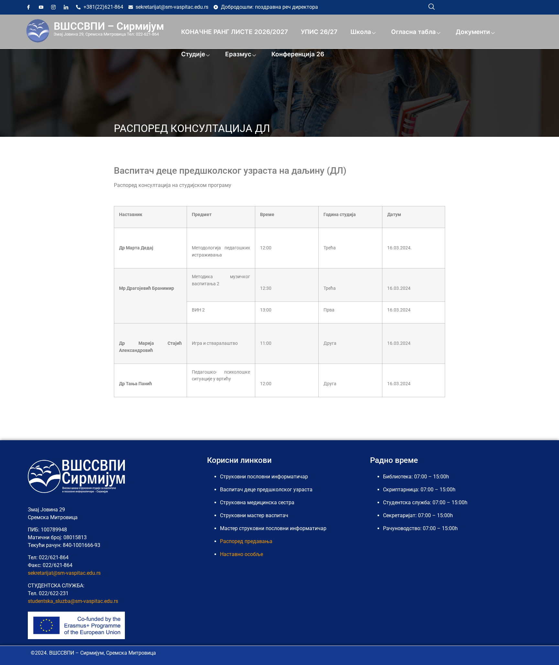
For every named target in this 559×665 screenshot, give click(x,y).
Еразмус (238, 54)
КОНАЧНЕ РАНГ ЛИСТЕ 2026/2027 (234, 32)
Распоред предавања (246, 541)
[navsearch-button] (431, 6)
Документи (473, 32)
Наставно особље (241, 554)
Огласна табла (413, 32)
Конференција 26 (297, 54)
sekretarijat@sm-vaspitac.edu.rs (64, 573)
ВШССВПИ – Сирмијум (109, 26)
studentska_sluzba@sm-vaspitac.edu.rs (73, 601)
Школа (360, 32)
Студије (193, 54)
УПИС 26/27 (319, 32)
